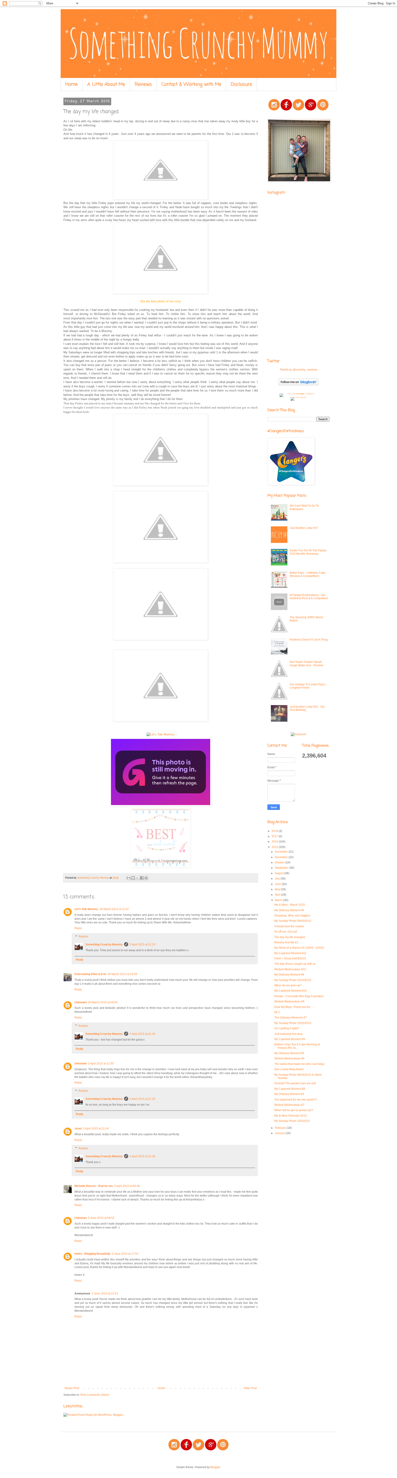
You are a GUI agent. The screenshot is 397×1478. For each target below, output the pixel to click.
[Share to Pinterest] (146, 878)
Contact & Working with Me (191, 84)
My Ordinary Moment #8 (289, 974)
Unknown (80, 1002)
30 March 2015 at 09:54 (103, 1002)
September (282, 867)
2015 (275, 847)
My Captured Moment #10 (290, 990)
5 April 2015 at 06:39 (127, 1186)
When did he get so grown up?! (293, 1110)
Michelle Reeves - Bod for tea (93, 1186)
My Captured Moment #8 (289, 1088)
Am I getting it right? (286, 1028)
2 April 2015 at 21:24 (142, 1033)
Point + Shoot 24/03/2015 (290, 958)
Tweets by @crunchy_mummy (298, 369)
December (282, 851)
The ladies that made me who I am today (299, 1064)
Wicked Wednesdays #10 (290, 969)
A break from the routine (289, 926)
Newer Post (72, 1388)
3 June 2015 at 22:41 (105, 1293)
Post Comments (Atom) (94, 1394)
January (280, 1133)
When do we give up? (287, 985)
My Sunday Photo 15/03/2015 (292, 1023)
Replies (83, 936)
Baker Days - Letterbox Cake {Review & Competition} (308, 574)
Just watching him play (288, 1033)
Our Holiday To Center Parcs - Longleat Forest (308, 686)
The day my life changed (289, 937)
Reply (78, 928)
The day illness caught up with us (295, 963)
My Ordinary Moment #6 (289, 1053)
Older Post (250, 1388)
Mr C (277, 1012)
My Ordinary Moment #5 (289, 1094)
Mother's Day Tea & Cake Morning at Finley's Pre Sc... (297, 1046)
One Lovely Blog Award (288, 1069)
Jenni (78, 1128)
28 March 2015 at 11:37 (114, 909)
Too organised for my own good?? (295, 1099)
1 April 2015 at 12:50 (101, 1063)
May (278, 889)
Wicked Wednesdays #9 (289, 1001)
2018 (275, 831)
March (279, 900)
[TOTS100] (298, 397)
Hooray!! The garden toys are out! (295, 1083)
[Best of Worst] (160, 866)
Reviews (143, 84)
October (280, 862)
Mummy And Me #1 (286, 942)
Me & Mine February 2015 (290, 1115)
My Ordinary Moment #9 (289, 910)
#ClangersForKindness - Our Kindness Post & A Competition (309, 596)
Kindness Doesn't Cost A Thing (309, 639)
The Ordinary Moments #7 (290, 1017)
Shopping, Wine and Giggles (292, 915)
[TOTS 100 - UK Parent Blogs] (299, 393)
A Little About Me (106, 84)
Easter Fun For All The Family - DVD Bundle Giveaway (309, 552)
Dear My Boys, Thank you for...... (294, 1007)
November (282, 857)
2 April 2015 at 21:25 (142, 1099)
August (279, 873)
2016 (275, 841)
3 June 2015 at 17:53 (125, 1253)
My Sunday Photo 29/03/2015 (292, 920)
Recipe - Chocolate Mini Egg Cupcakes (298, 996)
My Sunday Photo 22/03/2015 (292, 980)
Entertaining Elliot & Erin (90, 974)
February (281, 1127)
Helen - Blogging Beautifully (92, 1253)
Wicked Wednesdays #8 (289, 1058)
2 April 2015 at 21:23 (142, 944)
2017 (275, 836)
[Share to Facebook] (141, 878)
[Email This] (128, 878)
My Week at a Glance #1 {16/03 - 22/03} (299, 947)
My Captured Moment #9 (289, 1039)
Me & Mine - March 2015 (289, 904)
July (278, 878)
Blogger (215, 1467)
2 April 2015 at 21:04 (96, 1128)
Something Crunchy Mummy (104, 944)
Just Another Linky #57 (304, 528)
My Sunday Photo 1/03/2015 (292, 1121)
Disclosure (241, 84)
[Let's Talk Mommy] (160, 734)
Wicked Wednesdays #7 (289, 1104)
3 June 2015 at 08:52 (101, 1218)
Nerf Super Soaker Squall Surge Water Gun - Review (306, 663)
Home (71, 84)
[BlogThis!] (133, 878)
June (278, 884)
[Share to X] (137, 878)
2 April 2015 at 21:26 (142, 1156)
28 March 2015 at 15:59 (122, 974)
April (278, 894)
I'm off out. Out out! (285, 931)
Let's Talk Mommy (86, 909)
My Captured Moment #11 (290, 953)
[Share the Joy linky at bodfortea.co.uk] (160, 805)
